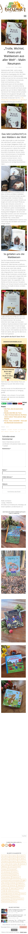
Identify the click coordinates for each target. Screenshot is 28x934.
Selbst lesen (5, 888)
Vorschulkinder (6, 896)
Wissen (14, 901)
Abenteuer (23, 864)
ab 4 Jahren (21, 856)
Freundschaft (12, 869)
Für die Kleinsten (6, 872)
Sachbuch (4, 885)
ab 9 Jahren (13, 861)
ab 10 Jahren (21, 861)
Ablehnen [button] (14, 930)
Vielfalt (4, 891)
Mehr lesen (23, 932)
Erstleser (4, 869)
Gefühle (15, 872)
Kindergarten (14, 874)
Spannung (13, 888)
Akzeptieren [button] (23, 927)
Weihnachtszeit (6, 901)
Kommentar (6, 448)
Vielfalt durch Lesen (13, 891)
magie (23, 880)
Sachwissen (12, 885)
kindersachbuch (6, 877)
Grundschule (5, 874)
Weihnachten (15, 896)
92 (16, 918)
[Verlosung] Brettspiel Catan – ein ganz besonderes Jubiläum (17, 915)
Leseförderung (6, 880)
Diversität (17, 866)
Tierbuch (20, 888)
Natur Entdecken (11, 883)
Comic (11, 866)
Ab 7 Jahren (20, 429)
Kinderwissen (16, 877)
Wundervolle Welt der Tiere (12, 413)
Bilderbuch (7, 431)
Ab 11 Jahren (5, 864)
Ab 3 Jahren (13, 856)
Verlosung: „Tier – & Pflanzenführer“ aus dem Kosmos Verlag (17, 921)
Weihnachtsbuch (6, 899)
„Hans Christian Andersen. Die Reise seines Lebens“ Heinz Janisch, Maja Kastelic (15, 417)
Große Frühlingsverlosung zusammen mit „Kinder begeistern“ (17, 910)
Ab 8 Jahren (5, 861)
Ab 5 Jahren (9, 429)
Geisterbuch (11, 431)
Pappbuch (20, 883)
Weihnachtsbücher (18, 899)
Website (4, 484)
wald (19, 431)
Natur (16, 431)
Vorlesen (22, 893)
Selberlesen (21, 885)
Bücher (7, 426)
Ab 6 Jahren (15, 429)
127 (15, 912)
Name (4, 470)
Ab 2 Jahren (5, 856)
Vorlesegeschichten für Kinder (10, 893)
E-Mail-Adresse (7, 477)
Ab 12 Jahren (14, 864)
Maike (20, 67)
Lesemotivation (16, 880)
